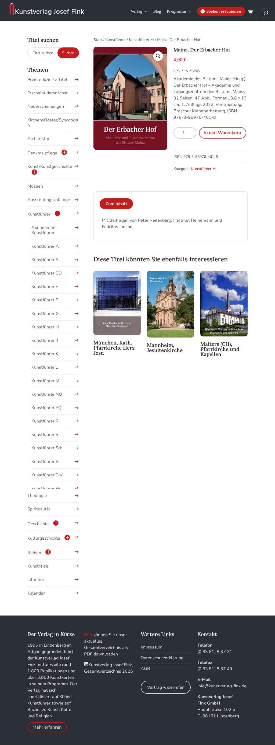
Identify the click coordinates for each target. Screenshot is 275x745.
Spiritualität (38, 509)
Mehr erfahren (47, 727)
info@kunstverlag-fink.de (222, 686)
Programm (176, 11)
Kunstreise (37, 566)
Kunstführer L (44, 367)
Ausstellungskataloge (48, 200)
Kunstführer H (45, 327)
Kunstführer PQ (46, 408)
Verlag (136, 11)
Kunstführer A (45, 246)
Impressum (151, 647)
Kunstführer (115, 39)
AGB (145, 669)
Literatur (35, 580)
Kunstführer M (141, 39)
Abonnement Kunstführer (44, 230)
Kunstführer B (45, 260)
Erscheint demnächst (47, 93)
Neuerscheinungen (45, 106)
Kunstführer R (45, 421)
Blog (157, 11)
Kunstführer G (45, 314)
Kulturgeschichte (43, 538)
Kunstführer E (44, 287)
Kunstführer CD (46, 273)
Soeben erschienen (224, 11)
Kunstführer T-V (47, 475)
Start (97, 39)
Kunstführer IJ (44, 340)
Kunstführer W (45, 488)
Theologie (37, 496)
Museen (35, 186)
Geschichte (38, 524)
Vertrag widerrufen (165, 687)
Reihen (34, 553)
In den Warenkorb (222, 132)
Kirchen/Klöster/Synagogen (52, 122)
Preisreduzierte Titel (47, 80)
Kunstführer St (45, 462)
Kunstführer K (44, 354)
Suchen (68, 52)
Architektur (38, 139)
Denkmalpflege (42, 153)
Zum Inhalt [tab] (116, 204)
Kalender (36, 593)
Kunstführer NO (46, 394)
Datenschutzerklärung (162, 658)
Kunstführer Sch (47, 448)
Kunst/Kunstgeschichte (49, 166)
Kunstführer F (44, 300)
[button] (158, 56)
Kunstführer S (44, 435)
